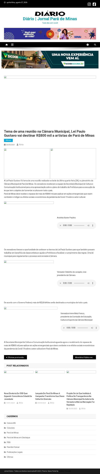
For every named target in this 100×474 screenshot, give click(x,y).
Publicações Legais (15, 452)
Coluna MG (11, 423)
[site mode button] (89, 44)
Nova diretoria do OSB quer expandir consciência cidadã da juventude (18, 396)
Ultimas (8, 140)
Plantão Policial (13, 447)
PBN (8, 442)
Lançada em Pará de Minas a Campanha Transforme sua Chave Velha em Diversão (49, 396)
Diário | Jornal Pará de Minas (50, 18)
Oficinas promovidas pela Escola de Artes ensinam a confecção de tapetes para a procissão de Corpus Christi (17, 357)
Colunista (11, 428)
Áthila (21, 145)
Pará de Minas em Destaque (18, 437)
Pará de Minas (13, 433)
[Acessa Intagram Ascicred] (50, 60)
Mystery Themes (65, 471)
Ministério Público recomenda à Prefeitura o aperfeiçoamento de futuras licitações (85, 357)
